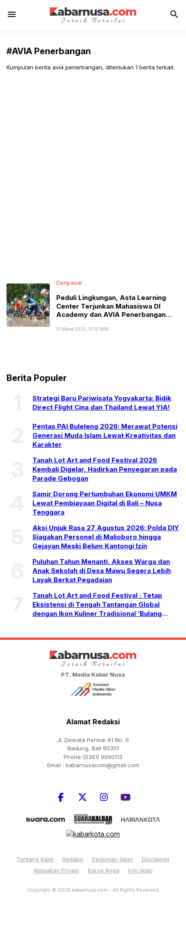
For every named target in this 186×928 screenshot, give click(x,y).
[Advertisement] (93, 175)
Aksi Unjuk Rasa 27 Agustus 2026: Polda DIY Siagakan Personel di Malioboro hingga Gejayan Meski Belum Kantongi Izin (105, 537)
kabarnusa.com (90, 890)
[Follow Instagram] (103, 797)
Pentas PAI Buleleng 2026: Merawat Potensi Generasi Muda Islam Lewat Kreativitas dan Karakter (104, 435)
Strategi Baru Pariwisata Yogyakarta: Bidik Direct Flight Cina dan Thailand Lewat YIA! (101, 402)
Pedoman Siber (112, 859)
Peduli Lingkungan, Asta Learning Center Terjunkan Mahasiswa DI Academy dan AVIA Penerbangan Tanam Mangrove (111, 310)
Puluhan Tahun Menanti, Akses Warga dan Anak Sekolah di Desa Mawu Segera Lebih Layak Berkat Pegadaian (101, 570)
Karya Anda (103, 870)
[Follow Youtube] (125, 797)
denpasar (69, 282)
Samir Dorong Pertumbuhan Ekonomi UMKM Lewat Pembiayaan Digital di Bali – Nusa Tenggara (104, 503)
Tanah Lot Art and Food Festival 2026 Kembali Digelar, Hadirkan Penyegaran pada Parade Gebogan (104, 469)
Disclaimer (156, 859)
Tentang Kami (35, 859)
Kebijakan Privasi (56, 870)
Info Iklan (140, 870)
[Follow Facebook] (60, 797)
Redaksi (72, 859)
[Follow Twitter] (82, 797)
